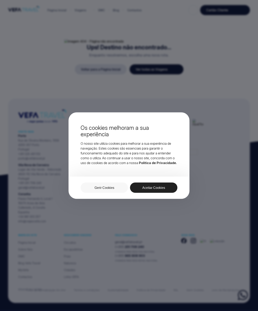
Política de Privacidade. (158, 163)
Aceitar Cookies (153, 187)
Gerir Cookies (104, 187)
